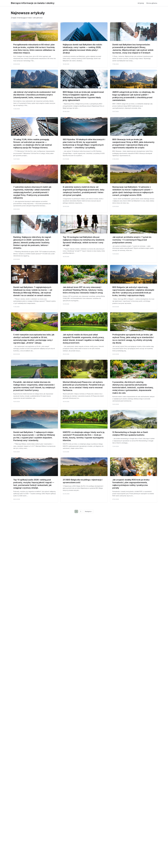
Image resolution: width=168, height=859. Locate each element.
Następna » (88, 511)
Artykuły (141, 3)
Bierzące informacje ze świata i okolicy (32, 3)
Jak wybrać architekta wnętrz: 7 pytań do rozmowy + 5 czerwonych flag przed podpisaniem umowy (131, 240)
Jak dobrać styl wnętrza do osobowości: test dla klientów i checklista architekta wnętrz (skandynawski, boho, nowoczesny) (34, 95)
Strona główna (151, 3)
